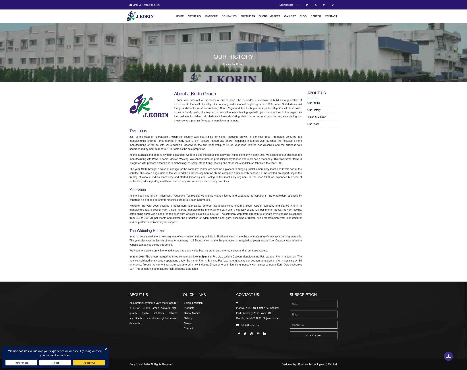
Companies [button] (229, 16)
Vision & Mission (316, 117)
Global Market (269, 16)
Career (316, 16)
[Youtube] (316, 5)
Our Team (313, 124)
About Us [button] (194, 16)
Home (180, 16)
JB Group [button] (211, 16)
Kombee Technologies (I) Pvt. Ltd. (317, 364)
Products (248, 16)
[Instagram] (324, 5)
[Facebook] (298, 5)
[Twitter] (307, 5)
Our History (314, 110)
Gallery (290, 16)
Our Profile (313, 102)
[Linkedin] (333, 5)
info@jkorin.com (152, 4)
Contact (331, 16)
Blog (303, 16)
